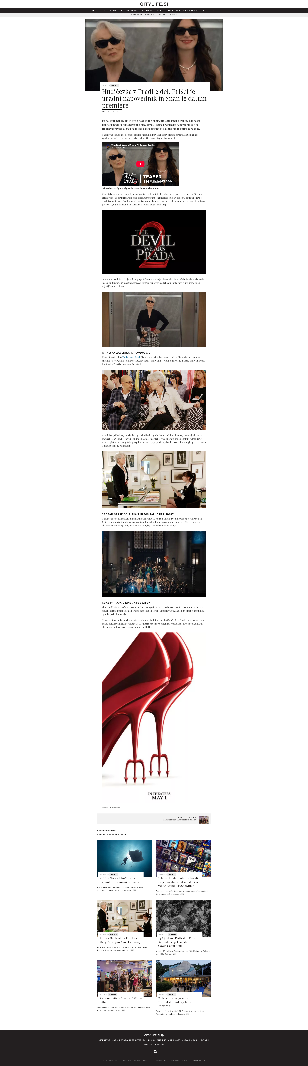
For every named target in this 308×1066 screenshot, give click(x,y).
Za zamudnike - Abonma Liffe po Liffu (121, 1000)
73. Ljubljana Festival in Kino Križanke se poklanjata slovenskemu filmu (176, 942)
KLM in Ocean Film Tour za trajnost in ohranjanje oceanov (120, 880)
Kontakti (148, 1045)
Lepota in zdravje (129, 11)
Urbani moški (190, 11)
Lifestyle (102, 11)
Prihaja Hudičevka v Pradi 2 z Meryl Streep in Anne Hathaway (120, 940)
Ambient (161, 11)
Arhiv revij (159, 1045)
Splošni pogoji (148, 1060)
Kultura (205, 11)
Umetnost (136, 15)
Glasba (163, 15)
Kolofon (159, 1060)
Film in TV (150, 15)
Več (135, 890)
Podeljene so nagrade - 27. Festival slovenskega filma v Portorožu (176, 1002)
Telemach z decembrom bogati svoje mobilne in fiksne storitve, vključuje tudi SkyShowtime (178, 882)
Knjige (173, 15)
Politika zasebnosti (172, 1060)
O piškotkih (186, 1060)
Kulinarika (148, 11)
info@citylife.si (199, 1060)
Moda (113, 11)
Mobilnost (174, 11)
